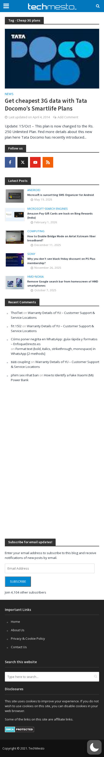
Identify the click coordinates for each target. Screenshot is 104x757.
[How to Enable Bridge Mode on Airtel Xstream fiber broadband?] (15, 237)
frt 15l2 (16, 326)
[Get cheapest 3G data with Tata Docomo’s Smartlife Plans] (52, 58)
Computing (36, 231)
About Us (17, 630)
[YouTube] (35, 162)
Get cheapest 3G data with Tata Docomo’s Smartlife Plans (46, 104)
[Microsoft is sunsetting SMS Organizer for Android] (15, 195)
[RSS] (48, 162)
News (9, 94)
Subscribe (18, 581)
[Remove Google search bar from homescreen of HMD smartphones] (15, 282)
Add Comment (68, 117)
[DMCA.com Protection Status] (19, 729)
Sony (31, 254)
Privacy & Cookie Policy (28, 638)
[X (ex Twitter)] (22, 162)
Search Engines (56, 208)
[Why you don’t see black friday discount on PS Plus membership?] (15, 259)
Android (33, 190)
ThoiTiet (16, 313)
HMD (30, 276)
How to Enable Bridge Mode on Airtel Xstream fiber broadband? (61, 238)
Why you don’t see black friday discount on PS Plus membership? (61, 261)
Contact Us (19, 647)
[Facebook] (10, 162)
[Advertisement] (41, 459)
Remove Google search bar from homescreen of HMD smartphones (62, 283)
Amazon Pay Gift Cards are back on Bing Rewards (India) (60, 215)
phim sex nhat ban (25, 375)
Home (15, 621)
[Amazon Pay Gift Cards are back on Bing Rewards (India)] (15, 214)
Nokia (39, 276)
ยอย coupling (20, 362)
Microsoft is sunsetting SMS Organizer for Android (60, 195)
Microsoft (35, 208)
